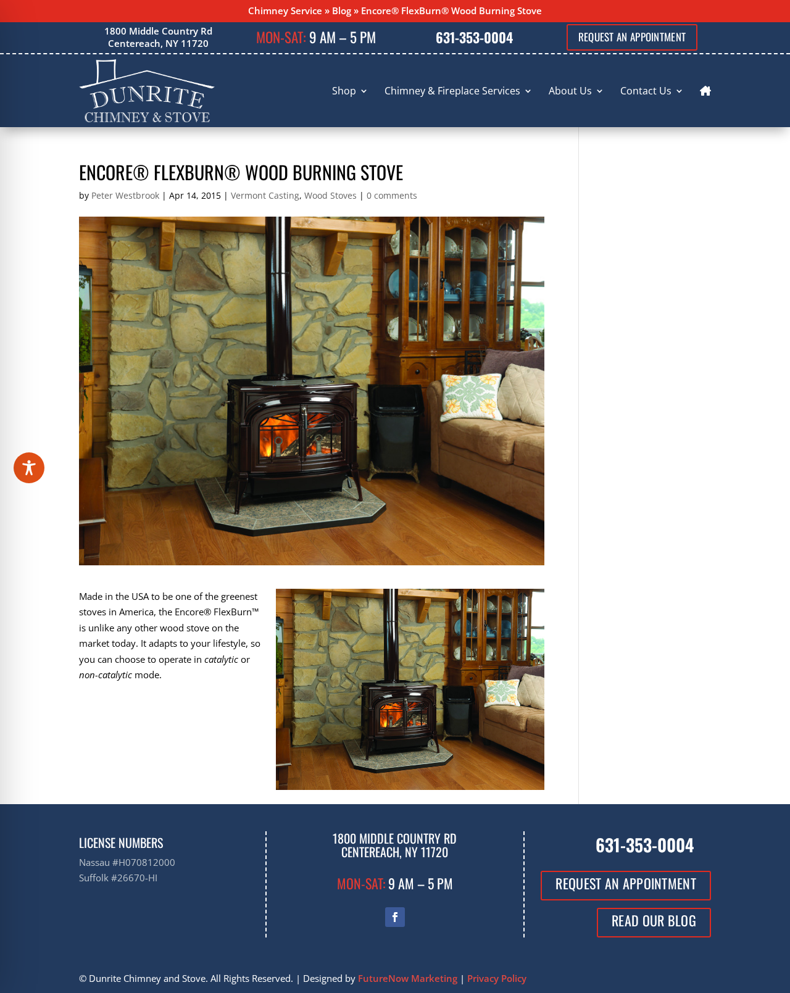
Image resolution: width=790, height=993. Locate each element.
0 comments (392, 195)
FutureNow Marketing (407, 978)
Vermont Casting (265, 195)
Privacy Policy (496, 978)
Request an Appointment (632, 36)
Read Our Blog (654, 920)
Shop (344, 91)
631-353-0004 (474, 37)
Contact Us (646, 91)
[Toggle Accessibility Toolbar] (29, 467)
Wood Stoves (330, 195)
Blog (341, 10)
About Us (570, 91)
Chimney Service (285, 10)
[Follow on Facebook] (395, 917)
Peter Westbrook (125, 195)
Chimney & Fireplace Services (452, 91)
